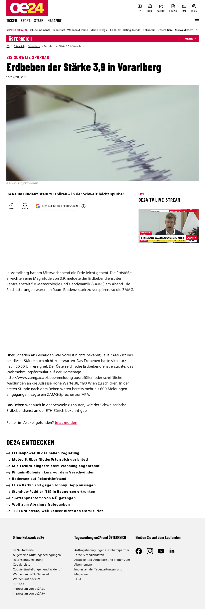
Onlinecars (149, 30)
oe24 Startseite (23, 550)
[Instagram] (150, 551)
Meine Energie (99, 30)
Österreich (20, 39)
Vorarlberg (34, 46)
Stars (38, 20)
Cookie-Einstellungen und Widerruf (37, 569)
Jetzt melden (66, 423)
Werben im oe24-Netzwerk (31, 574)
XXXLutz (115, 30)
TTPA (77, 579)
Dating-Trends (131, 30)
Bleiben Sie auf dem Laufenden (158, 537)
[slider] (158, 236)
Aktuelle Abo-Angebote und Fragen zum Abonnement (102, 562)
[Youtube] (161, 551)
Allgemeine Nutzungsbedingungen (37, 555)
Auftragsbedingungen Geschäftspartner (101, 550)
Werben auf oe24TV (26, 579)
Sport (25, 20)
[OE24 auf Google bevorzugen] (83, 206)
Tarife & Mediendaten (89, 555)
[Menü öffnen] (196, 21)
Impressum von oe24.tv (29, 593)
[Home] (8, 46)
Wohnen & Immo (77, 30)
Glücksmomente (40, 30)
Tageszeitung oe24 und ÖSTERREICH (100, 537)
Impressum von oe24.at (29, 589)
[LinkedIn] (172, 551)
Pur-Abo (18, 584)
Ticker (11, 20)
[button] (145, 236)
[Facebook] (139, 551)
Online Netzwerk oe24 (28, 537)
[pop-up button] (186, 236)
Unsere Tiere (165, 30)
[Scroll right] (197, 30)
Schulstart (59, 30)
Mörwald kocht (184, 30)
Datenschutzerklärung (28, 560)
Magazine (54, 20)
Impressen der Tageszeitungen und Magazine (98, 572)
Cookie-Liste (21, 564)
